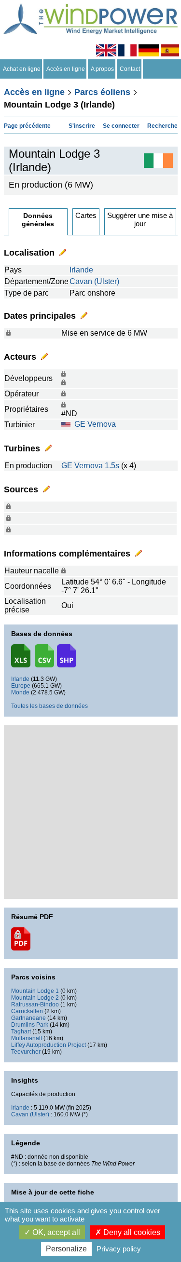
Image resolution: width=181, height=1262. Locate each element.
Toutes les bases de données (49, 706)
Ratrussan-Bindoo (35, 1004)
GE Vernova (95, 424)
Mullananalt (26, 1038)
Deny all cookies (130, 1232)
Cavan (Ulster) (94, 281)
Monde (20, 692)
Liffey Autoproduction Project (48, 1045)
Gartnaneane (28, 1018)
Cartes (86, 215)
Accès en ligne (65, 69)
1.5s (112, 465)
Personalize (66, 1249)
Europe (20, 685)
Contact (130, 69)
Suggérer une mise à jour (140, 219)
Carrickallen (27, 1011)
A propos (102, 69)
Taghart (21, 1031)
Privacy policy (119, 1249)
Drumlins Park (29, 1024)
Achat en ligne (21, 69)
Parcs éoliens (102, 92)
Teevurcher (26, 1051)
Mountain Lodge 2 (35, 997)
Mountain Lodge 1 (35, 991)
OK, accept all (55, 1232)
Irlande (81, 270)
